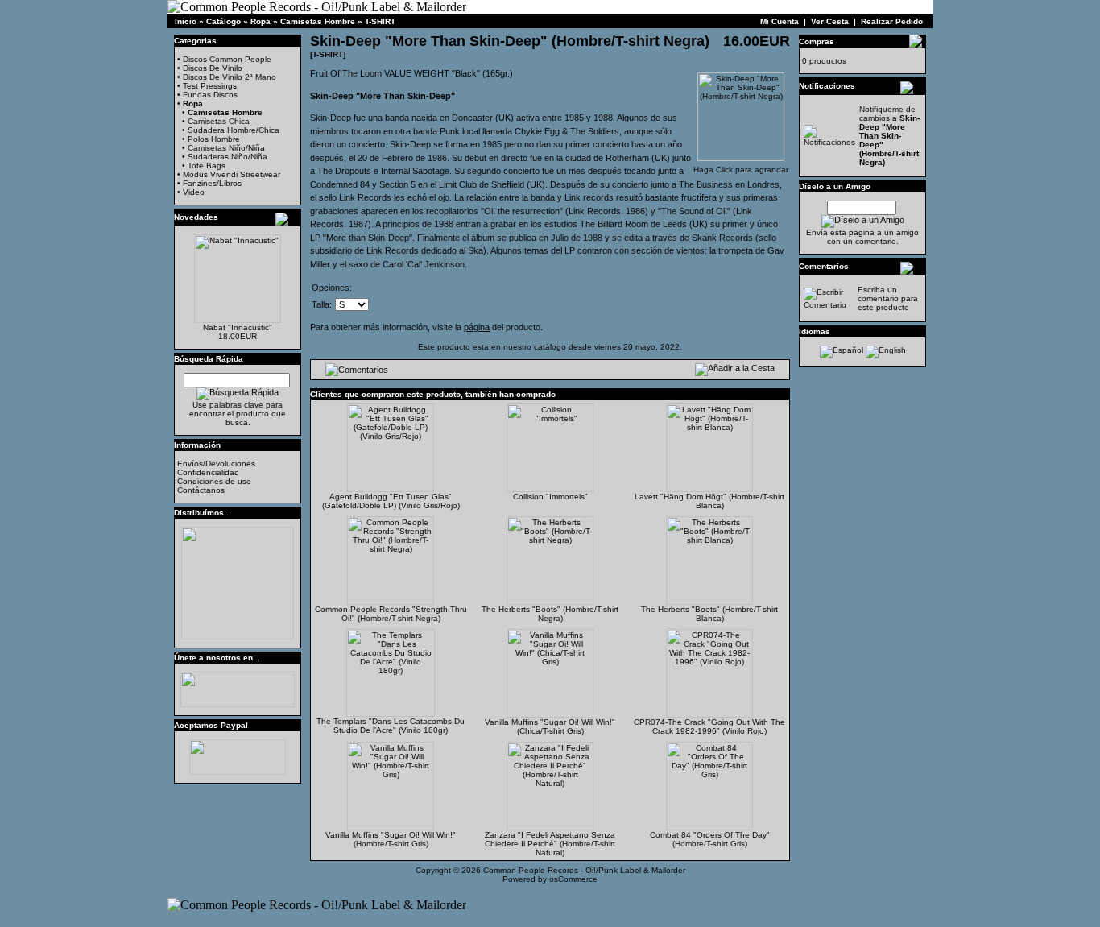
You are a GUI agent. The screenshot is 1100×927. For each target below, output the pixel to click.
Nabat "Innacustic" (237, 327)
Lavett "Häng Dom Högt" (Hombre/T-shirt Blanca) (709, 501)
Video (194, 192)
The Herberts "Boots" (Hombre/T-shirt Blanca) (709, 614)
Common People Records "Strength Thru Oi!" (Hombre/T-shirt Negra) (391, 614)
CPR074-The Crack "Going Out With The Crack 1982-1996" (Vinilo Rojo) (709, 726)
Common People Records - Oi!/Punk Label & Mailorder (584, 870)
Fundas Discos (210, 94)
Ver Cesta (830, 21)
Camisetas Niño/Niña (226, 147)
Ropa (260, 21)
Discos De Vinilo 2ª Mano (229, 76)
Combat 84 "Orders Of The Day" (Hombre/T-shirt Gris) (710, 839)
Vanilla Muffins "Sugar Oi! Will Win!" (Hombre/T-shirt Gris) (390, 839)
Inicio (185, 21)
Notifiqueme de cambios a (889, 136)
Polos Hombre (214, 138)
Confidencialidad (208, 472)
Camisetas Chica (219, 121)
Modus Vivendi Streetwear (231, 174)
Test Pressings (210, 85)
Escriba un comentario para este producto (888, 298)
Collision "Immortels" (550, 496)
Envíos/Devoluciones (216, 463)
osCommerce (573, 879)
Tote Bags (206, 165)
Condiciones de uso (214, 481)
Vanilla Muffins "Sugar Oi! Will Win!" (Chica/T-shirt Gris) (550, 726)
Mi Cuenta (779, 21)
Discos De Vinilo (212, 68)
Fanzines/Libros (212, 183)
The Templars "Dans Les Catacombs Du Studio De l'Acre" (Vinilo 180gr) (390, 726)
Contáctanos (201, 490)
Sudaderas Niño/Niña (227, 156)
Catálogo (223, 21)
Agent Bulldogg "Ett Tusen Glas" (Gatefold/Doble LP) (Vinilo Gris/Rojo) (391, 501)
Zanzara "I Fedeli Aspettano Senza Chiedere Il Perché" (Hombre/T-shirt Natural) (550, 843)
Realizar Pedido (892, 21)
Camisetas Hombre (317, 21)
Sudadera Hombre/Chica (233, 130)
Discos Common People (227, 59)
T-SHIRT (380, 21)
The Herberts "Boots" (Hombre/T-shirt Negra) (550, 614)
